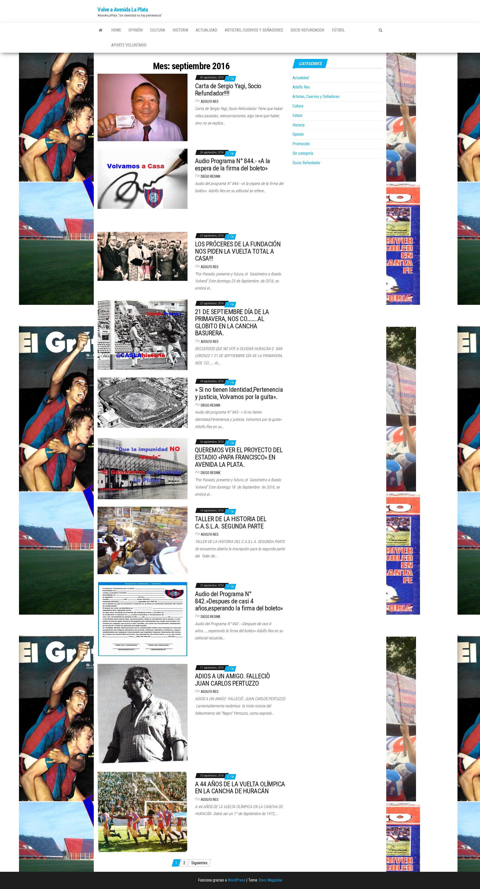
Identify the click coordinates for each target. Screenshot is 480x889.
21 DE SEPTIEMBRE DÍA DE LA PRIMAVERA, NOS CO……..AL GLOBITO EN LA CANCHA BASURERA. (232, 322)
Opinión (135, 30)
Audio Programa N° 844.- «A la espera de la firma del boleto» (232, 164)
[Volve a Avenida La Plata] (101, 30)
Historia (180, 30)
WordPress (236, 880)
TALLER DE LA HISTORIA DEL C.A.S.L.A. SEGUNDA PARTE (230, 522)
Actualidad (206, 30)
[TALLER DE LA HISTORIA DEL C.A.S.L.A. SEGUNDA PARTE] (143, 540)
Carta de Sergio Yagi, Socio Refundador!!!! (228, 89)
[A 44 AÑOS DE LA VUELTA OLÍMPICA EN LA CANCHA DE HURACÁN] (143, 811)
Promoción (301, 143)
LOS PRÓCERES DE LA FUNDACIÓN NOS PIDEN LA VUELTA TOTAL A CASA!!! (237, 251)
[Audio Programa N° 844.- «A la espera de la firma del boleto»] (143, 186)
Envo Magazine (270, 880)
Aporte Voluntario (128, 45)
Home (116, 30)
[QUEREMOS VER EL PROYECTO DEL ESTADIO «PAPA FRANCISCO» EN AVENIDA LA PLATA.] (143, 468)
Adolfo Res (209, 101)
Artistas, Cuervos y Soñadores (254, 30)
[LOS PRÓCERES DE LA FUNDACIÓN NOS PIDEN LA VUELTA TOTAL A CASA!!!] (143, 256)
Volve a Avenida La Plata (123, 9)
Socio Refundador (307, 30)
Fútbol (338, 30)
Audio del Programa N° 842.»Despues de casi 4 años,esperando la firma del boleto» (239, 601)
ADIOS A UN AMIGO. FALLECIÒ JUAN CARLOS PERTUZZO (232, 679)
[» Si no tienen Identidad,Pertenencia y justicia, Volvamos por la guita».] (143, 402)
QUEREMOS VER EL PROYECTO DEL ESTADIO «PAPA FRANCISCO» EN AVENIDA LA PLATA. (238, 457)
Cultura (157, 30)
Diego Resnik (210, 176)
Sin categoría (302, 153)
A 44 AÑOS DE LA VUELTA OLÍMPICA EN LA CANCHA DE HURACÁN (240, 787)
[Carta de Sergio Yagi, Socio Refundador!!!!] (143, 107)
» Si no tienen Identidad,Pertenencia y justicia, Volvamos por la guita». (239, 393)
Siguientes (199, 863)
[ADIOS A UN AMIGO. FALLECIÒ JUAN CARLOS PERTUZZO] (143, 713)
